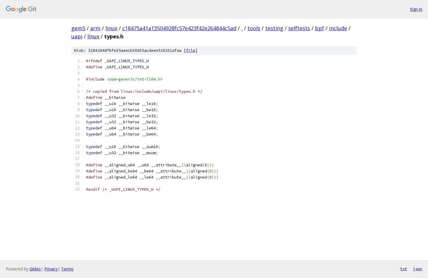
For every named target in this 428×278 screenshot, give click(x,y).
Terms (67, 269)
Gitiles (35, 269)
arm (95, 28)
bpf (319, 28)
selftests (299, 28)
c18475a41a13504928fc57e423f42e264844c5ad (179, 28)
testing (274, 28)
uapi (76, 36)
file (190, 50)
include (338, 28)
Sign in (416, 9)
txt (403, 268)
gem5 (78, 28)
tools (253, 28)
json (417, 268)
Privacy (51, 269)
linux (111, 28)
